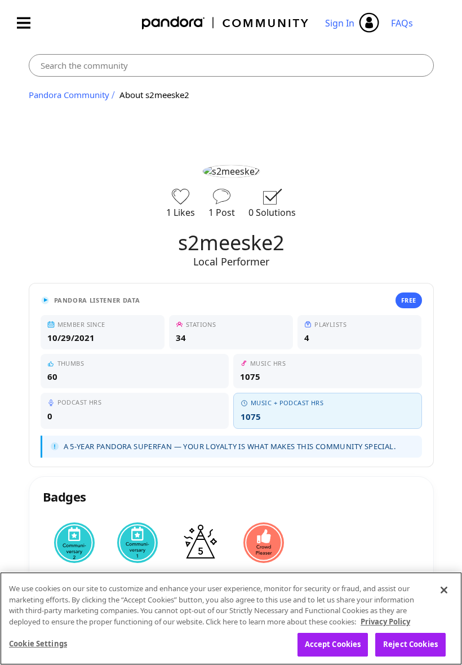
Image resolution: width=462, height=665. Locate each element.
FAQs (402, 23)
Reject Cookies (410, 644)
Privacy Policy (385, 622)
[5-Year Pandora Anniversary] (200, 542)
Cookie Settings (38, 644)
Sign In (339, 23)
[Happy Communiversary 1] (137, 542)
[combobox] (231, 65)
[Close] (444, 590)
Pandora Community (225, 23)
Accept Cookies (333, 644)
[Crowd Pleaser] (263, 542)
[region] (231, 618)
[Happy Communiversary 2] (74, 542)
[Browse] (29, 23)
